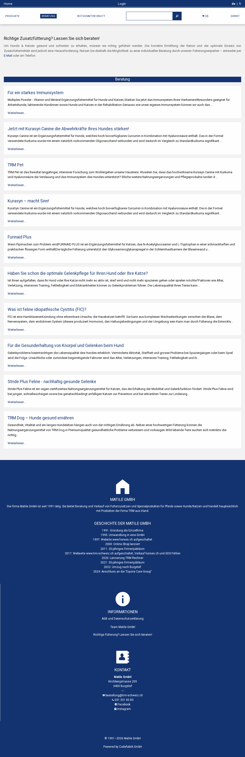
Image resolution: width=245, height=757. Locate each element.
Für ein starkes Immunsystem (35, 92)
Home (8, 3)
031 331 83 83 (124, 700)
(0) (206, 16)
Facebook (124, 704)
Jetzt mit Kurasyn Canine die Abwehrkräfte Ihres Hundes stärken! (68, 128)
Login (122, 3)
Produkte (12, 16)
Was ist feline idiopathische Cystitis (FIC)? (47, 309)
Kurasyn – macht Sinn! (28, 201)
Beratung (48, 16)
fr (240, 3)
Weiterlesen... (17, 113)
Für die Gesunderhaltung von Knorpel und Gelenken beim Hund (66, 345)
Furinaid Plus (20, 237)
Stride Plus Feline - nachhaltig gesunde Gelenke (52, 381)
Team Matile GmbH (122, 627)
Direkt (235, 16)
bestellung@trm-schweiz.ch (124, 695)
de (233, 3)
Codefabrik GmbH (130, 746)
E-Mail (8, 55)
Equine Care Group (138, 571)
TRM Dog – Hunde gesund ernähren (41, 418)
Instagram (124, 709)
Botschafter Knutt (91, 16)
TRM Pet (15, 164)
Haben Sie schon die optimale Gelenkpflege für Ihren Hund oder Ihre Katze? (78, 273)
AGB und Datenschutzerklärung (123, 618)
